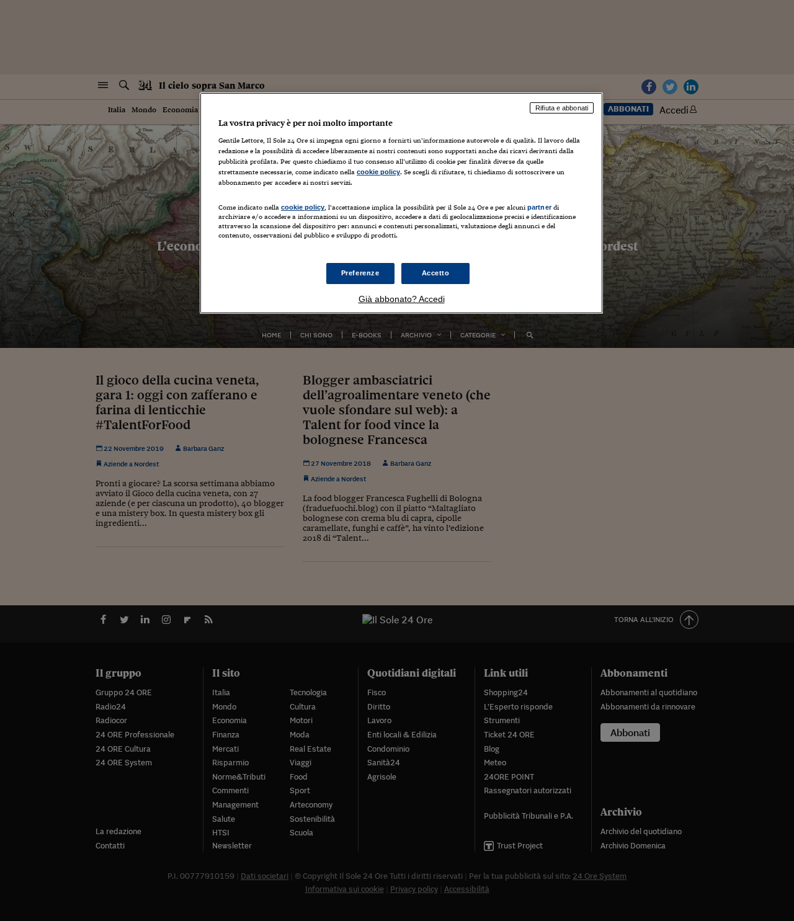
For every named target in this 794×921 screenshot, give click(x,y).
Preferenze (360, 273)
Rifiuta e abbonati (561, 108)
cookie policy (378, 172)
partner (539, 207)
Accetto (436, 273)
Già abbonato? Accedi (402, 299)
